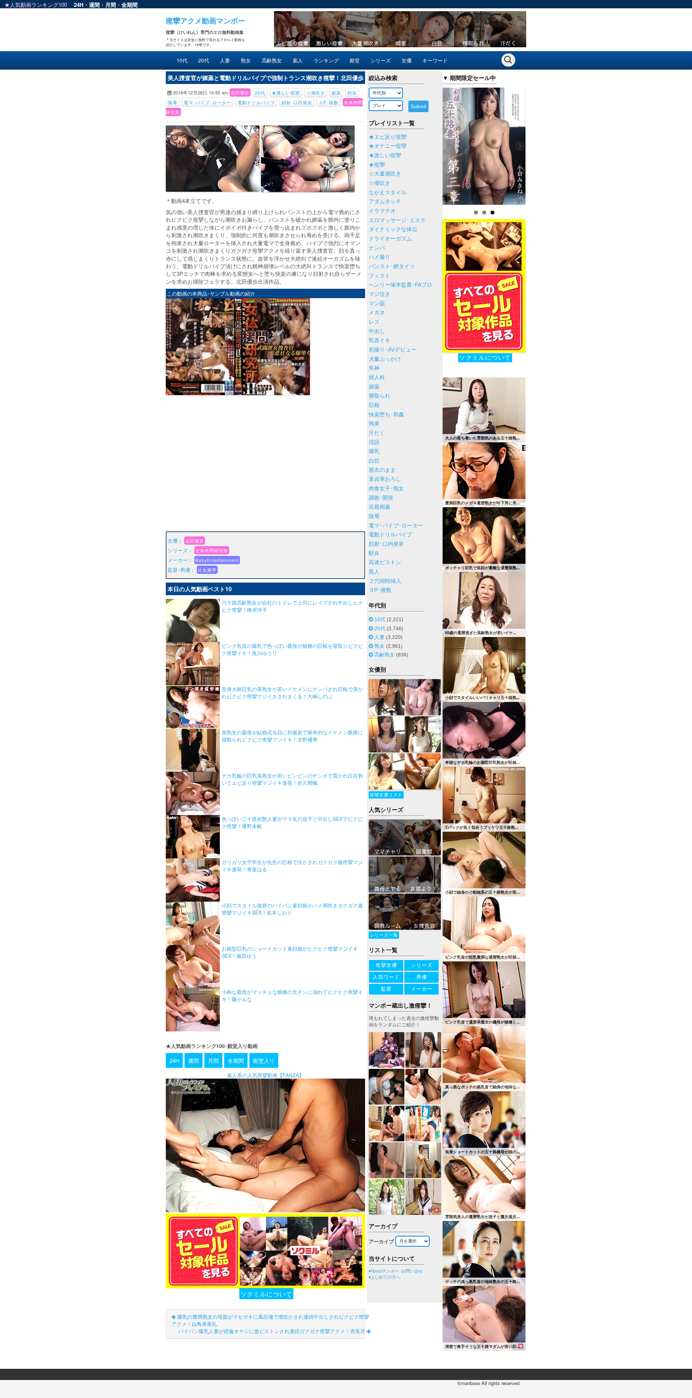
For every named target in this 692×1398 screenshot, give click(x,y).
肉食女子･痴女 (386, 488)
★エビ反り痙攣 (388, 137)
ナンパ (377, 248)
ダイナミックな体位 (393, 229)
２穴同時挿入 (385, 581)
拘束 (352, 92)
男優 (185, 569)
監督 (173, 569)
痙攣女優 (386, 965)
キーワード (435, 60)
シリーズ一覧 (384, 935)
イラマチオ (382, 211)
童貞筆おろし (385, 479)
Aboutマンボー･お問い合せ (396, 1271)
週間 (94, 5)
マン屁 (377, 303)
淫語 (374, 442)
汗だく (377, 433)
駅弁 (374, 553)
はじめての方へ (385, 1277)
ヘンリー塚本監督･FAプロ (400, 285)
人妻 (225, 60)
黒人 (374, 572)
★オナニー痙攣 (388, 146)
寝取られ (379, 396)
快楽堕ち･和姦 (386, 414)
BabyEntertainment (217, 560)
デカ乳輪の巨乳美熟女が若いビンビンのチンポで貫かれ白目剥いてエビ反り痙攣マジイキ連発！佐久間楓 (292, 779)
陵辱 (172, 102)
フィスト (379, 276)
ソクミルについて (266, 1293)
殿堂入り (264, 1060)
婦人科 (377, 377)
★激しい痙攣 (286, 92)
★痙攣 (377, 165)
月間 (110, 5)
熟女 (246, 60)
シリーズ (381, 60)
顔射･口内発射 (296, 102)
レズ (374, 322)
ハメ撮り (379, 257)
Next (538, 144)
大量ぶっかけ (385, 359)
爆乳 (374, 451)
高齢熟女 (272, 60)
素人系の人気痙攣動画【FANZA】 (265, 1075)
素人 (298, 60)
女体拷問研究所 (211, 550)
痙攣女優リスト (386, 794)
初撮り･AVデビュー (392, 350)
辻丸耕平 (207, 570)
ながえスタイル (388, 192)
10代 (182, 60)
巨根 (374, 405)
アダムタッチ (385, 201)
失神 (374, 368)
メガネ (377, 312)
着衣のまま (382, 470)
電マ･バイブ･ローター (207, 102)
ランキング (326, 60)
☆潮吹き (315, 92)
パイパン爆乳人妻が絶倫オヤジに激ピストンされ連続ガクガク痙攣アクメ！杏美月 (272, 1331)
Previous (430, 144)
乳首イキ (379, 340)
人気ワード (386, 977)
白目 (374, 461)
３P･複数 (328, 102)
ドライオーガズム (390, 239)
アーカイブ (381, 1241)
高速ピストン (385, 562)
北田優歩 (240, 92)
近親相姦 (379, 507)
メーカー (178, 559)
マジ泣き (379, 294)
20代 (203, 60)
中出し (377, 331)
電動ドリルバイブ (256, 102)
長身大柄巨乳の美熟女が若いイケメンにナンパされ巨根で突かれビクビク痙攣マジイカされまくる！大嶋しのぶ (292, 692)
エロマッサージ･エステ (397, 220)
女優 (407, 60)
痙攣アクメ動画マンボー (205, 20)
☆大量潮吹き (385, 174)
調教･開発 (381, 498)
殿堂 (355, 60)
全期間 (129, 5)
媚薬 (336, 92)
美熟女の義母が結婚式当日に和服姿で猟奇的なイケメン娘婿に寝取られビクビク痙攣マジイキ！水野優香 (292, 736)
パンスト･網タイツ (392, 266)
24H (79, 5)
